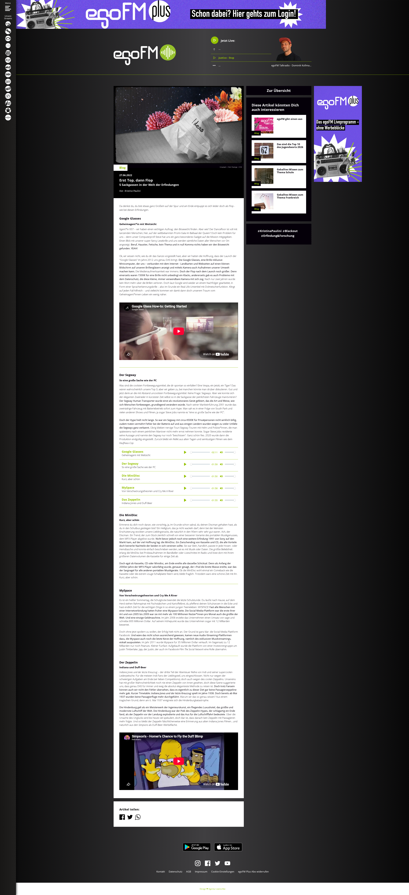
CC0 (240, 167)
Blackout (291, 231)
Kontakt (160, 871)
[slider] (200, 452)
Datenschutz (175, 871)
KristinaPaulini (271, 231)
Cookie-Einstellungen (222, 871)
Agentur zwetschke (216, 888)
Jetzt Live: (227, 41)
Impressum (201, 871)
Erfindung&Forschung (278, 236)
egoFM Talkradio (280, 65)
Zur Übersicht (279, 90)
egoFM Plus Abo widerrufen (253, 871)
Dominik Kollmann (302, 65)
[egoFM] (145, 64)
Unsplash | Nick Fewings (228, 167)
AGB (188, 871)
